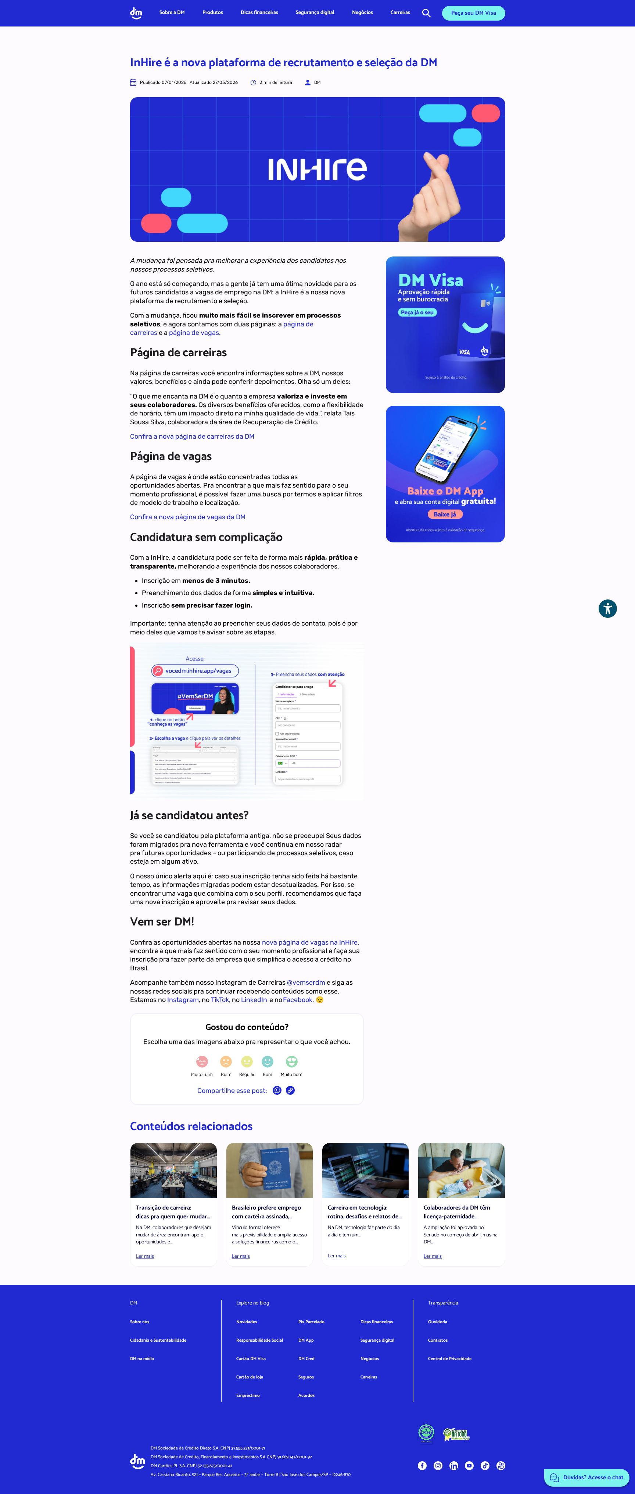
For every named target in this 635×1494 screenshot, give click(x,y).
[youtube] (469, 1465)
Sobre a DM (172, 12)
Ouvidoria (437, 1321)
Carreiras (400, 12)
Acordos (306, 1395)
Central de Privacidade (449, 1358)
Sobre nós (139, 1321)
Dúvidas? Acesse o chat (593, 1478)
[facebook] (422, 1465)
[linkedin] (453, 1465)
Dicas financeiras (259, 12)
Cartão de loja (249, 1377)
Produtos (212, 12)
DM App (306, 1340)
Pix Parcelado (311, 1321)
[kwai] (500, 1465)
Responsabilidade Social (259, 1340)
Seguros (306, 1377)
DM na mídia (142, 1358)
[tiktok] (485, 1465)
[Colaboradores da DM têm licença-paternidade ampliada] (461, 1170)
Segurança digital (315, 12)
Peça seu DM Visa (473, 13)
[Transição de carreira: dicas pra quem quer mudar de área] (173, 1170)
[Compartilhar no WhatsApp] (277, 1092)
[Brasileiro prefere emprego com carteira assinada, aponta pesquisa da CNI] (269, 1170)
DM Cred (306, 1358)
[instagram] (438, 1465)
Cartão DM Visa (251, 1358)
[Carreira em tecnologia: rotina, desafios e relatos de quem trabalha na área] (365, 1170)
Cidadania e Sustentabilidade (158, 1340)
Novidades (246, 1321)
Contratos (438, 1340)
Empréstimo (248, 1395)
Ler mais (145, 1256)
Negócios (362, 12)
